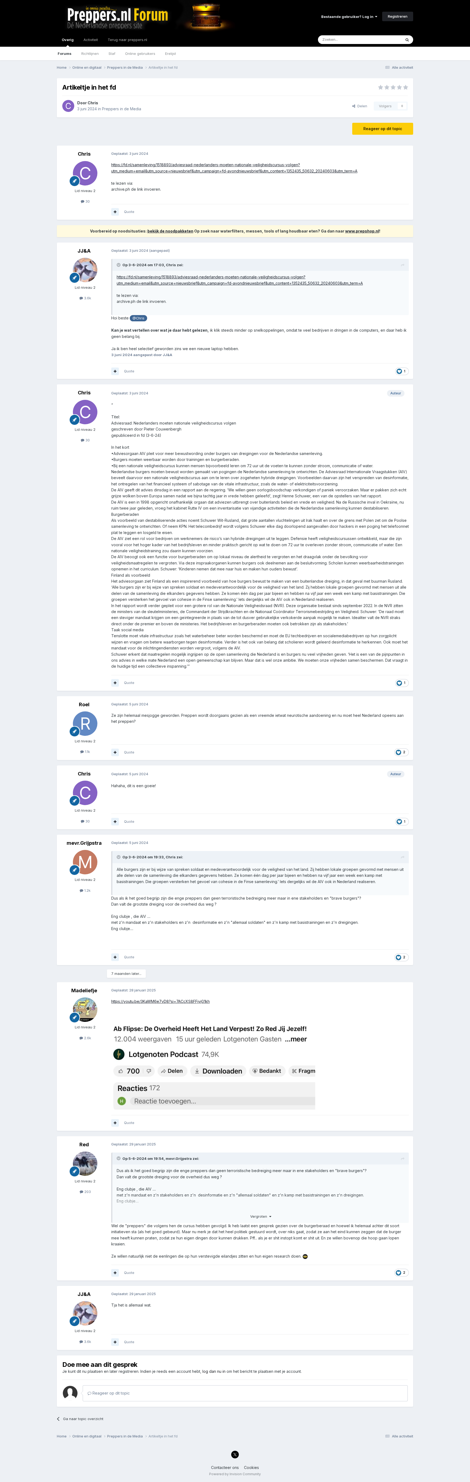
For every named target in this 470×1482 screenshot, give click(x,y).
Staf (112, 53)
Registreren (397, 16)
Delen (361, 106)
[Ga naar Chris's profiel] (68, 106)
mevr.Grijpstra (84, 843)
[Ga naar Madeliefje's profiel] (85, 1009)
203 (87, 1191)
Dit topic (387, 39)
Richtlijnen (90, 53)
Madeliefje (84, 990)
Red (84, 1144)
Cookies (251, 1467)
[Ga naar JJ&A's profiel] (85, 270)
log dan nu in (213, 1371)
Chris (93, 103)
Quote (129, 211)
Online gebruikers (140, 53)
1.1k (87, 751)
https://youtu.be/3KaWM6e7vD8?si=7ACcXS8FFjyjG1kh (160, 1001)
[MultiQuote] (115, 212)
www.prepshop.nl (362, 231)
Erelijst (170, 53)
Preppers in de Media (121, 108)
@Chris (138, 318)
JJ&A (84, 251)
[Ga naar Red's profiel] (85, 1163)
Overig (68, 39)
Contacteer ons (225, 1467)
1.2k (87, 890)
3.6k (87, 298)
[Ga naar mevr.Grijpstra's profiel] (85, 862)
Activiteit (91, 39)
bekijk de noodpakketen (170, 231)
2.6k (87, 1038)
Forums (65, 53)
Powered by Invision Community (235, 1474)
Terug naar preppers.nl (127, 39)
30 (87, 201)
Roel (84, 704)
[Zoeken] (407, 39)
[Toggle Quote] (119, 265)
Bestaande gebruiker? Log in (348, 16)
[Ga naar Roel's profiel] (85, 723)
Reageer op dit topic (382, 128)
